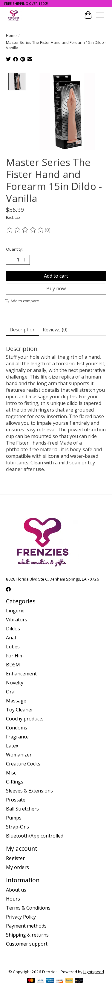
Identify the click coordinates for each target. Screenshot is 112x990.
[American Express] (50, 981)
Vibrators (16, 619)
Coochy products (25, 718)
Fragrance (17, 736)
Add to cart (56, 276)
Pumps (14, 817)
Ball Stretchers (22, 808)
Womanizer (19, 754)
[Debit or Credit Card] (79, 981)
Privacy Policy (21, 916)
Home (11, 35)
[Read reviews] (25, 230)
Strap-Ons (17, 826)
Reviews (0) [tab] (55, 329)
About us (16, 889)
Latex (12, 745)
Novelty (14, 682)
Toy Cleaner (19, 709)
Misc (11, 772)
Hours (13, 898)
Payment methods (26, 925)
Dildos (13, 628)
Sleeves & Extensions (29, 790)
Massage (16, 700)
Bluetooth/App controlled (34, 835)
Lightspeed (93, 971)
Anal (11, 637)
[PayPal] (69, 981)
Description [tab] (23, 329)
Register (15, 858)
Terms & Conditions (28, 907)
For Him (15, 655)
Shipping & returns (27, 934)
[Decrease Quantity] (12, 260)
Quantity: (14, 249)
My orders (17, 867)
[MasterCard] (31, 981)
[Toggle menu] (100, 15)
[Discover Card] (60, 981)
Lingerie (15, 610)
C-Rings (14, 781)
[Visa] (41, 981)
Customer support (26, 943)
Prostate (15, 799)
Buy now (56, 288)
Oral (11, 691)
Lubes (13, 646)
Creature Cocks (23, 763)
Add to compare (24, 300)
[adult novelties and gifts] (14, 15)
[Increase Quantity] (24, 260)
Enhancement (21, 673)
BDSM (13, 664)
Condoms (16, 727)
